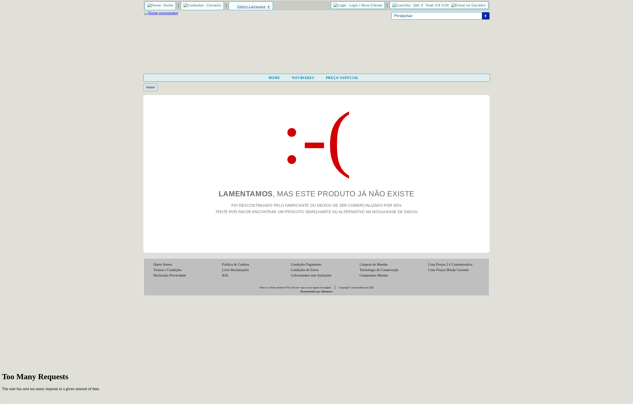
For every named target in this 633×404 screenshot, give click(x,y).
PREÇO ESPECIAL (342, 78)
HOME (274, 78)
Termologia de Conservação (379, 270)
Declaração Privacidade (169, 275)
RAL (225, 275)
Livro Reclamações (235, 270)
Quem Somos (162, 264)
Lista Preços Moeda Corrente (448, 270)
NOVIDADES (303, 78)
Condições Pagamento (306, 264)
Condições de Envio (305, 270)
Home (150, 87)
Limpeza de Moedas (373, 264)
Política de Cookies (235, 264)
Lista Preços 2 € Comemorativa (450, 264)
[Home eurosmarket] (160, 13)
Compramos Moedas (374, 275)
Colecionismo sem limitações (311, 275)
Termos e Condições (167, 270)
